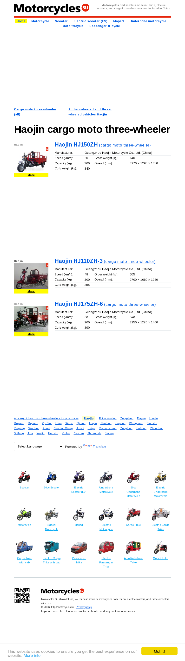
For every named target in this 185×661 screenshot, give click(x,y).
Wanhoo (33, 428)
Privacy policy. (84, 607)
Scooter (61, 21)
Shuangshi (94, 433)
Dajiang (33, 423)
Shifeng (19, 433)
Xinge (69, 423)
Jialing (109, 433)
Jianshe (152, 423)
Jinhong (141, 428)
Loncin (153, 418)
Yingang (19, 428)
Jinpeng (120, 423)
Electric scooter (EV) (90, 21)
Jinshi (80, 428)
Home (21, 21)
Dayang (19, 423)
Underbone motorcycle (148, 21)
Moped (118, 21)
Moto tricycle (73, 26)
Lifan (58, 423)
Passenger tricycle (104, 26)
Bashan (79, 433)
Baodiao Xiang (63, 428)
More (31, 175)
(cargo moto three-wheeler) (103, 145)
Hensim (53, 433)
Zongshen (126, 418)
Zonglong (126, 428)
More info (32, 655)
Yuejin (41, 433)
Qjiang (81, 423)
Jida (30, 433)
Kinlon (66, 433)
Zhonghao (156, 428)
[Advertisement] (92, 67)
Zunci (46, 428)
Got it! (159, 651)
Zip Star (47, 423)
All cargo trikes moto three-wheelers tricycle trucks (46, 418)
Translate (99, 446)
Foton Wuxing (108, 418)
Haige (91, 428)
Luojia (93, 423)
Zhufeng (106, 423)
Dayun (141, 418)
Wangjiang (136, 423)
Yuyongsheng (108, 428)
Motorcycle (40, 21)
